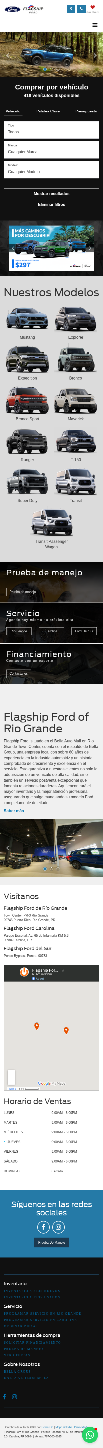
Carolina (51, 631)
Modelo (13, 165)
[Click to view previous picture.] (15, 248)
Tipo (11, 125)
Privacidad (80, 1427)
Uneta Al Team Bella (26, 1378)
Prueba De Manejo (51, 1242)
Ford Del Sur (84, 631)
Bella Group (17, 1371)
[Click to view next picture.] (88, 248)
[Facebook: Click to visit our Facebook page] (43, 1227)
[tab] (13, 110)
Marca (12, 145)
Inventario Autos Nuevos (32, 1291)
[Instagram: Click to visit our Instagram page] (58, 1227)
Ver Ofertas (17, 1355)
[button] (8, 64)
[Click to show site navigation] (95, 25)
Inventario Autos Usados (32, 1297)
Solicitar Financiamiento (32, 1342)
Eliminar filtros (51, 204)
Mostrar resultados (52, 194)
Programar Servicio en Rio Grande (43, 1313)
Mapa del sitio (64, 1427)
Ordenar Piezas (21, 1326)
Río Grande (18, 631)
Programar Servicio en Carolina (40, 1320)
